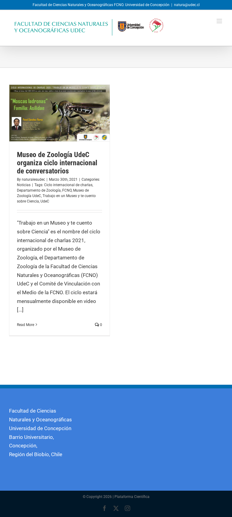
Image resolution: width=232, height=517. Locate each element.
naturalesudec (33, 179)
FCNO (67, 190)
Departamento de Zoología (39, 190)
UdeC (44, 201)
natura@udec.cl (187, 5)
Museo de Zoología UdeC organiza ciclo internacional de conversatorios (57, 162)
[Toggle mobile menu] (220, 21)
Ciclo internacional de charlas (68, 185)
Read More (25, 325)
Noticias (24, 185)
